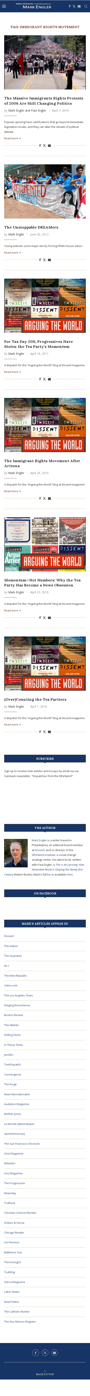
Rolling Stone (12, 1035)
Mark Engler (16, 234)
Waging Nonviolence (17, 1005)
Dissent (40, 850)
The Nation (11, 946)
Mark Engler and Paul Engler (27, 110)
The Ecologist (12, 1262)
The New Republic (15, 975)
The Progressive (14, 1183)
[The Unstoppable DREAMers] (45, 191)
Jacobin (8, 1054)
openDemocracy (14, 1134)
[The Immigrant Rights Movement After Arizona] (45, 425)
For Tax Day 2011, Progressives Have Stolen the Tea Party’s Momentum (38, 344)
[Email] (79, 6)
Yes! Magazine (13, 1173)
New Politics (11, 1302)
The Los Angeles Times (18, 995)
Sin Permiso (11, 1242)
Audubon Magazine (16, 1104)
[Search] (86, 6)
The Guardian (13, 956)
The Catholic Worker (17, 1311)
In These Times (13, 1045)
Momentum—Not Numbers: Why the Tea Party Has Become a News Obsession (42, 582)
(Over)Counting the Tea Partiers (35, 699)
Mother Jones (12, 1114)
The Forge (10, 1084)
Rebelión (9, 1163)
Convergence (12, 1074)
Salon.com (10, 985)
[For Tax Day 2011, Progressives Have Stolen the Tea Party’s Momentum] (45, 306)
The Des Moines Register (20, 1321)
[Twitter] (74, 6)
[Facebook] (70, 6)
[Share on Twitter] (44, 145)
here (70, 874)
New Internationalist (17, 1094)
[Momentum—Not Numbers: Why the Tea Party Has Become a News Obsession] (45, 544)
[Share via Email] (49, 145)
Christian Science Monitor (20, 1213)
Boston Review (13, 1015)
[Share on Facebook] (40, 145)
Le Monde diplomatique (19, 1124)
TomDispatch (12, 1064)
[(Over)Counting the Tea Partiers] (45, 663)
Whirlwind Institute (43, 855)
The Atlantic (11, 1025)
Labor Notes (12, 1292)
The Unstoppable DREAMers (31, 227)
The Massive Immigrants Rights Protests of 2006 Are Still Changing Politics (43, 101)
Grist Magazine (13, 1153)
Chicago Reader (14, 1232)
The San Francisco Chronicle (22, 1144)
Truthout (9, 1203)
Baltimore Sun (13, 1252)
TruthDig (9, 1272)
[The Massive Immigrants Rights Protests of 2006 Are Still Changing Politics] (45, 62)
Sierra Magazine (14, 1282)
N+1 (6, 966)
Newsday (10, 1193)
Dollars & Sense (14, 1223)
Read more (11, 138)
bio (49, 874)
